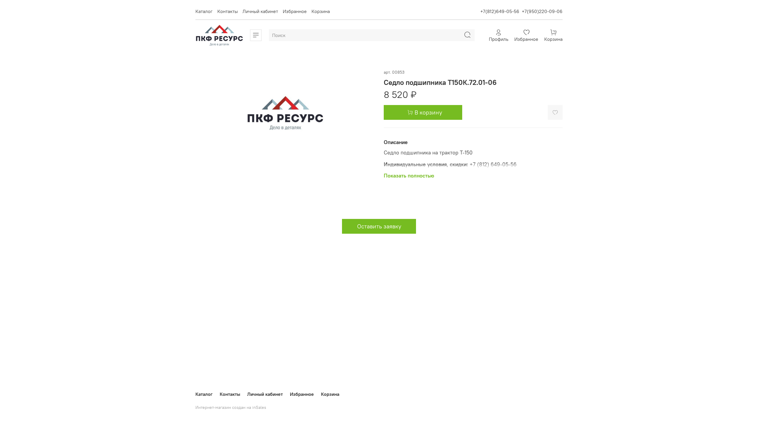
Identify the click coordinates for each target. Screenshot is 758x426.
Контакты (227, 11)
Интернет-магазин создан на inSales (230, 407)
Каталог (204, 11)
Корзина (320, 11)
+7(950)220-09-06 (542, 11)
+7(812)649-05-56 (499, 11)
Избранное (295, 11)
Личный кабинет (260, 11)
